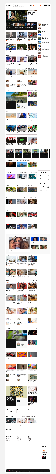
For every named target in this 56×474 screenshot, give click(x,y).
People (25, 43)
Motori (23, 7)
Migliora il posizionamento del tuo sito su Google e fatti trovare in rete (11, 425)
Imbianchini (16, 255)
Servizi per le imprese (9, 416)
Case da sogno (17, 160)
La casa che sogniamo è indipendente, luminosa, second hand (21, 76)
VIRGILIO (17, 470)
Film (33, 55)
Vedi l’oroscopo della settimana (44, 190)
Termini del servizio (19, 6)
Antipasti (23, 294)
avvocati (29, 437)
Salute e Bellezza (8, 436)
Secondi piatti (30, 294)
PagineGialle (29, 453)
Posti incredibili (33, 185)
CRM (36, 416)
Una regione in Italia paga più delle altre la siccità (11, 342)
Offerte (29, 31)
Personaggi (31, 55)
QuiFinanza (8, 111)
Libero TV (18, 457)
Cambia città (7, 282)
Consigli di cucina (30, 303)
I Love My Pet (25, 172)
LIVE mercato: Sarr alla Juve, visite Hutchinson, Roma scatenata (10, 231)
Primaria (31, 197)
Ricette (34, 7)
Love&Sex (34, 68)
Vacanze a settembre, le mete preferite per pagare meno (23, 344)
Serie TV (36, 55)
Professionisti (29, 436)
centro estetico (7, 438)
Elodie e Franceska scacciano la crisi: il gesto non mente (43, 251)
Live (33, 222)
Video (27, 7)
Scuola (40, 7)
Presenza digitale (24, 416)
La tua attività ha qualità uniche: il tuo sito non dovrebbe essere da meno (32, 425)
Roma (8, 281)
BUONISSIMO (43, 470)
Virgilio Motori (8, 123)
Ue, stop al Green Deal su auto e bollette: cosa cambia (23, 106)
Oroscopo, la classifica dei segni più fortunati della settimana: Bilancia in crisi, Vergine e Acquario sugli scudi (11, 399)
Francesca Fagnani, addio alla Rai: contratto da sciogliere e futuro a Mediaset (21, 63)
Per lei (36, 31)
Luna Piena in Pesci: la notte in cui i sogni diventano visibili (22, 401)
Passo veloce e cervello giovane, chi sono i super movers (23, 323)
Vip (6, 52)
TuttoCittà (29, 458)
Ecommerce (33, 416)
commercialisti (29, 438)
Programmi (27, 55)
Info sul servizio (15, 6)
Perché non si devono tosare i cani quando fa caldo (23, 380)
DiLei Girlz (8, 68)
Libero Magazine (18, 456)
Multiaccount (7, 451)
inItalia (45, 7)
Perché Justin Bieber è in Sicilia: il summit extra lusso (13, 85)
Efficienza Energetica (30, 90)
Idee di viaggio (23, 185)
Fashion (29, 68)
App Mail (7, 453)
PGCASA (27, 470)
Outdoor (36, 160)
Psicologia (30, 307)
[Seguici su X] (45, 446)
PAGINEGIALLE (19, 470)
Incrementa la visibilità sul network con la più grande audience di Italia (20, 425)
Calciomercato (26, 222)
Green (17, 104)
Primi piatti (26, 294)
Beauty (26, 68)
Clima (26, 90)
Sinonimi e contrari (26, 197)
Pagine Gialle (8, 429)
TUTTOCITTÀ (33, 470)
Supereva (7, 268)
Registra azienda (29, 454)
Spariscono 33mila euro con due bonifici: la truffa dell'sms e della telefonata (43, 156)
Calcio (23, 222)
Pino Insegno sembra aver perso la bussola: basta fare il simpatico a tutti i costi (11, 63)
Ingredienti (36, 294)
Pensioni (34, 111)
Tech (25, 7)
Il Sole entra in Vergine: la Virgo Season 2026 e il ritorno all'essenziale (32, 403)
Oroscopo (37, 7)
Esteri (34, 210)
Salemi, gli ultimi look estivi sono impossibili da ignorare (34, 243)
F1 (29, 222)
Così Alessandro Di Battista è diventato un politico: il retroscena (10, 206)
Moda (6, 40)
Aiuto (6, 454)
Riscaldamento (12, 255)
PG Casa (29, 455)
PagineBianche (29, 457)
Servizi (18, 436)
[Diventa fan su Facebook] (43, 446)
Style (31, 68)
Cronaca (29, 210)
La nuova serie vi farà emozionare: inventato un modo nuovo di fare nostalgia (32, 63)
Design (21, 160)
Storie (36, 210)
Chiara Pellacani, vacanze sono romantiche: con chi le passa (43, 243)
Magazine (7, 55)
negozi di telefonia (19, 439)
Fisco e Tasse (27, 111)
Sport (9, 7)
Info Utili (31, 111)
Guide (6, 145)
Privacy (16, 471)
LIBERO (14, 470)
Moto (31, 222)
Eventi (21, 282)
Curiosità (33, 268)
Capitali (29, 185)
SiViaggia (7, 185)
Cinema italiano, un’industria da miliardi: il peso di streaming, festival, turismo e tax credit (32, 337)
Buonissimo (8, 294)
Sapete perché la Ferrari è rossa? (11, 358)
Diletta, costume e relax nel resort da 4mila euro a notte (35, 251)
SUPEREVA (46, 470)
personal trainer (29, 439)
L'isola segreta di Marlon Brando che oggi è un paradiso (10, 104)
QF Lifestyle (8, 328)
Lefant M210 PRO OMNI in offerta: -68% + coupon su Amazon (21, 181)
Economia (12, 7)
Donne (15, 7)
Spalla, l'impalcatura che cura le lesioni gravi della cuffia (13, 319)
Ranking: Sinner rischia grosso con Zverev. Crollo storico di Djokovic (32, 231)
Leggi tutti (36, 328)
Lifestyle (31, 43)
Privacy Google (22, 6)
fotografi (29, 440)
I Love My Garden (30, 172)
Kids (7, 350)
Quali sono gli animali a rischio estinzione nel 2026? (12, 375)
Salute (43, 7)
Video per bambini (30, 350)
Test (36, 68)
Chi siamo (11, 471)
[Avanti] (49, 153)
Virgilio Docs (7, 449)
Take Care (8, 307)
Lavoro (36, 111)
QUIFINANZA (40, 470)
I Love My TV (21, 172)
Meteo (18, 7)
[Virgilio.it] (9, 5)
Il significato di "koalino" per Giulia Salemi (19, 250)
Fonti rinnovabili (35, 90)
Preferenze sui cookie (22, 471)
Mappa (33, 282)
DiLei (7, 43)
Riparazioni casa (25, 255)
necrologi (18, 440)
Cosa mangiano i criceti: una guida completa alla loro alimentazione (10, 371)
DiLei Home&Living (9, 160)
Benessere (27, 307)
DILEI (35, 470)
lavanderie (18, 437)
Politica (32, 210)
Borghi (36, 185)
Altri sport (36, 222)
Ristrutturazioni (28, 160)
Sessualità (36, 307)
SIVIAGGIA (37, 470)
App (17, 145)
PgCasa (7, 255)
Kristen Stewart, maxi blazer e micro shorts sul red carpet (23, 85)
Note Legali (14, 471)
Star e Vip (28, 43)
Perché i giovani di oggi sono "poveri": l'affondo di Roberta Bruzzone (32, 206)
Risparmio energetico (30, 255)
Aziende (27, 282)
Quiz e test (36, 268)
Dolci (33, 294)
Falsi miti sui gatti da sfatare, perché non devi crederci (13, 380)
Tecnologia (18, 40)
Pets (7, 362)
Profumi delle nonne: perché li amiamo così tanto (23, 81)
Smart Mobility (29, 451)
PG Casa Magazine (30, 456)
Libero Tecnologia (19, 455)
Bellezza (29, 40)
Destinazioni (18, 185)
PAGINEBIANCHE (30, 470)
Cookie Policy (18, 471)
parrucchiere (7, 437)
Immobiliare (23, 111)
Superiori (36, 197)
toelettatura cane (19, 438)
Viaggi (20, 7)
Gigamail (7, 450)
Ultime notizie (25, 210)
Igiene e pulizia (35, 255)
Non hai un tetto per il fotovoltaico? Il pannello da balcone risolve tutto (32, 263)
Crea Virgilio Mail (47, 5)
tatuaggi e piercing (8, 440)
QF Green (7, 90)
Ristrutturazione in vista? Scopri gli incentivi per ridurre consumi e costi (11, 263)
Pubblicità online (29, 416)
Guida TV (22, 55)
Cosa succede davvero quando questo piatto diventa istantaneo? (21, 302)
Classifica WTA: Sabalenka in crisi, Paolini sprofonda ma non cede (21, 231)
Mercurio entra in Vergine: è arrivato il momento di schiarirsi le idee (32, 393)
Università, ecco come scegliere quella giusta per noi (12, 81)
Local (7, 291)
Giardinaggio (32, 160)
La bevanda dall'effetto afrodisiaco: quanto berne (23, 319)
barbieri (7, 439)
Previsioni (36, 282)
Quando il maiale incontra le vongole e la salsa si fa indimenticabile (45, 24)
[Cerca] (30, 5)
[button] (36, 21)
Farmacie (24, 282)
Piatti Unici (7, 303)
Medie (33, 197)
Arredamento (24, 160)
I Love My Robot (35, 172)
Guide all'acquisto (33, 31)
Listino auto (29, 450)
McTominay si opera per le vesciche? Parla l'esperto (18, 155)
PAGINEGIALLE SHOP (23, 470)
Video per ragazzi (35, 350)
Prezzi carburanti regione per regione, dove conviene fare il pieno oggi (45, 28)
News (24, 55)
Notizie (7, 7)
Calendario (7, 452)
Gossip (30, 7)
